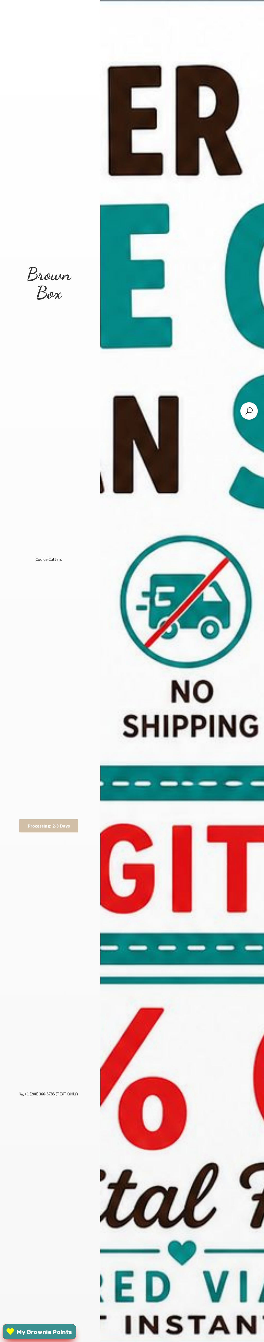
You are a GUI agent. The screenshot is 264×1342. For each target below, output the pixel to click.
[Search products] (249, 411)
